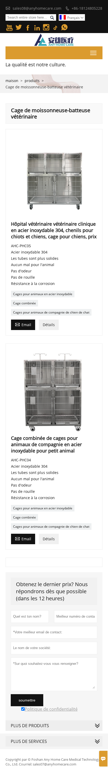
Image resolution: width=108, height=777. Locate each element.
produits (32, 80)
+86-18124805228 (87, 8)
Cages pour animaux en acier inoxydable (42, 294)
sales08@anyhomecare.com (37, 8)
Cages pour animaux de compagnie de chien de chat (51, 312)
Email (23, 324)
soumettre (27, 700)
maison (12, 80)
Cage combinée (24, 303)
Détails (49, 324)
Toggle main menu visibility (93, 53)
